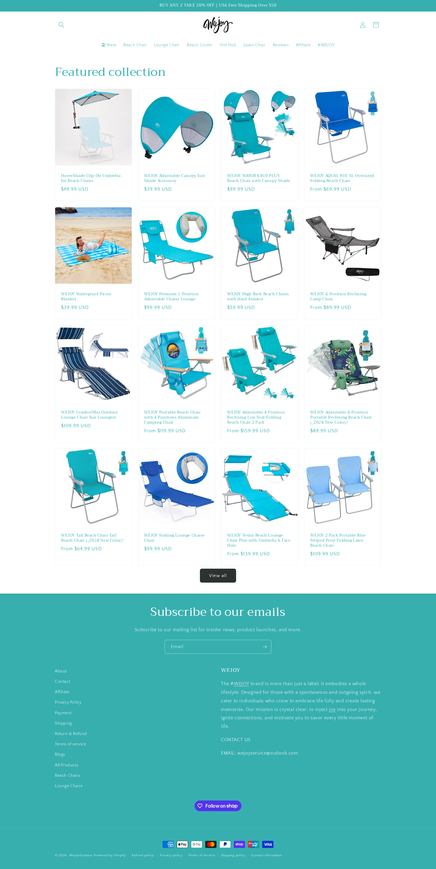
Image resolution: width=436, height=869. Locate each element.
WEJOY (241, 684)
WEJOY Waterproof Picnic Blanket (86, 297)
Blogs (60, 754)
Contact (62, 682)
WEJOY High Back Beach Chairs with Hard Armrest (258, 297)
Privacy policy (171, 855)
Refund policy (143, 855)
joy (332, 709)
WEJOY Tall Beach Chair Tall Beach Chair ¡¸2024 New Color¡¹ (92, 538)
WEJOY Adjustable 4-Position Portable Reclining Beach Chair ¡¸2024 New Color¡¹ (341, 417)
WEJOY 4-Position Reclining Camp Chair (338, 297)
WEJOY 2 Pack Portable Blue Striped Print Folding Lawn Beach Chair (338, 540)
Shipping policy (233, 855)
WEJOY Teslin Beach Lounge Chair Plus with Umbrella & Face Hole (259, 540)
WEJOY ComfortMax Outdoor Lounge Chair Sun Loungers (89, 415)
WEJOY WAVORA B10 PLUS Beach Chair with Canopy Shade (258, 178)
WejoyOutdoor (81, 855)
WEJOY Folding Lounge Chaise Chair (174, 538)
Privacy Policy (68, 702)
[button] (61, 24)
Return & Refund (71, 733)
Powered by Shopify (110, 855)
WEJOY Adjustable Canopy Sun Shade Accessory (174, 178)
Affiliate (62, 692)
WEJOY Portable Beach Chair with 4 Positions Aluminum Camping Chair (172, 417)
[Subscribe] (264, 647)
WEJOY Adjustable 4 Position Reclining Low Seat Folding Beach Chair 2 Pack (256, 417)
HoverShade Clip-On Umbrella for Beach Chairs (90, 178)
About (61, 671)
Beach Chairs (67, 775)
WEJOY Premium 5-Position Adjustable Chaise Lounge (171, 297)
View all (218, 575)
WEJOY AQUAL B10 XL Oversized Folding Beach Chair (342, 178)
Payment (63, 713)
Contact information (266, 855)
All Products (66, 765)
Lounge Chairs (69, 786)
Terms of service (70, 744)
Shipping (63, 723)
